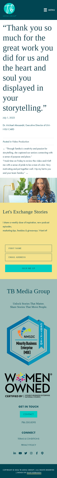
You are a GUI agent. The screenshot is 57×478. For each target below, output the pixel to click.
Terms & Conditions (28, 438)
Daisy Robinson (34, 472)
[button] (14, 453)
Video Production (20, 141)
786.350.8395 (28, 422)
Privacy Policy (28, 444)
